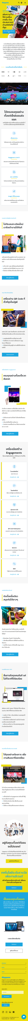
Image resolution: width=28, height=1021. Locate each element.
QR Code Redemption (14, 529)
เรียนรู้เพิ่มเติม (10, 278)
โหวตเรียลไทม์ (14, 471)
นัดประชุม (5, 1005)
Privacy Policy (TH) (5, 1018)
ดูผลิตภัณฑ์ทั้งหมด (14, 861)
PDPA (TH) (12, 1018)
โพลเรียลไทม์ (14, 490)
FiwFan (23, 984)
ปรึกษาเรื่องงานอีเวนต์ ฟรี (9, 31)
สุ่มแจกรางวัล (14, 509)
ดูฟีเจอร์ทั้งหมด (14, 951)
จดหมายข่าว (4, 989)
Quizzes (14, 548)
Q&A (14, 569)
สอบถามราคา (10, 355)
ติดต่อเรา (14, 888)
